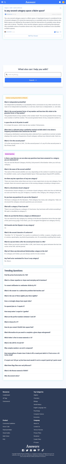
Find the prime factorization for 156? (16, 275)
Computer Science (39, 414)
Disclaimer (36, 436)
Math (11, 7)
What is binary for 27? (11, 322)
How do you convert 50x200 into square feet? (19, 327)
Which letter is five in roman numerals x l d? (18, 338)
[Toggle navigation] (2, 2)
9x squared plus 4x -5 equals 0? (14, 306)
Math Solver (6, 436)
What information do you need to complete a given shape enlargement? (27, 332)
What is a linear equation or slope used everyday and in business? (25, 280)
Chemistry (36, 398)
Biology (36, 401)
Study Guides (6, 433)
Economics (37, 417)
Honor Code (6, 426)
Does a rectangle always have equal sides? (18, 301)
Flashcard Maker (7, 430)
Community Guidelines (9, 423)
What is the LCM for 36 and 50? (14, 343)
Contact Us (37, 426)
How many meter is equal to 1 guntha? (16, 311)
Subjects (6, 7)
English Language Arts (40, 407)
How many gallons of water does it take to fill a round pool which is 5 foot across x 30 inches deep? (31, 354)
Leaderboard (6, 395)
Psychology (37, 411)
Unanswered (6, 401)
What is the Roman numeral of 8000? (16, 371)
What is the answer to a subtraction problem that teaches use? (24, 291)
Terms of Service (38, 430)
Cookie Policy (37, 439)
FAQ (4, 439)
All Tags (5, 398)
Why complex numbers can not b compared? (18, 348)
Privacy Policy (37, 433)
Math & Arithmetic (17, 7)
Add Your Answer (33, 36)
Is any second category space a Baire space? (24, 10)
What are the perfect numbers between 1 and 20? (20, 317)
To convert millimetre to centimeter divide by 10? (20, 285)
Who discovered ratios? (12, 376)
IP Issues (36, 442)
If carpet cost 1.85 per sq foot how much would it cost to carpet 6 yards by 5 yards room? (32, 360)
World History (37, 404)
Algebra (36, 395)
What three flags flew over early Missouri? (17, 365)
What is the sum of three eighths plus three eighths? (21, 296)
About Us (36, 423)
